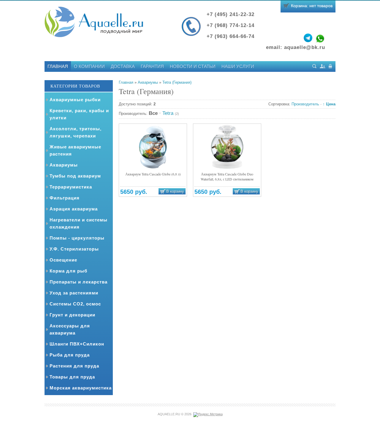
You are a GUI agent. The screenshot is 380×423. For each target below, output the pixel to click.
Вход (330, 66)
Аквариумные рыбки (75, 99)
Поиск (314, 66)
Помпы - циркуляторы (77, 237)
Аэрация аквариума (74, 208)
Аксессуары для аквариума (70, 329)
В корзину (175, 191)
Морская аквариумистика (81, 387)
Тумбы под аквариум (75, 175)
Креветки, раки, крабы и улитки (79, 114)
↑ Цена (329, 104)
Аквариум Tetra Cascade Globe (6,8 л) (153, 174)
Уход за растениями (74, 292)
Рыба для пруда (70, 354)
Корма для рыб (68, 270)
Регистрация (323, 66)
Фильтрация (65, 197)
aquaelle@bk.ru (304, 47)
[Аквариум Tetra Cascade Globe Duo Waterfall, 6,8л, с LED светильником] (227, 147)
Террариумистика (71, 186)
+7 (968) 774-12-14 (230, 25)
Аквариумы (64, 164)
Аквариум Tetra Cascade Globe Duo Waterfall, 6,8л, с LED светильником (227, 176)
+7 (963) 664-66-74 (230, 36)
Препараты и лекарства (78, 281)
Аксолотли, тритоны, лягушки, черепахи (76, 132)
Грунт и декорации (72, 314)
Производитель (305, 104)
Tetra (170, 113)
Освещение (63, 259)
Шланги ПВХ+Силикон (77, 343)
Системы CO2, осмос (75, 303)
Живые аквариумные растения (75, 150)
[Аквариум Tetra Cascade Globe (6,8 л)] (153, 147)
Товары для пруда (72, 376)
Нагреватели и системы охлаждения (78, 223)
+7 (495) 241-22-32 (230, 14)
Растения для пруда (74, 365)
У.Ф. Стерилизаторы (74, 248)
